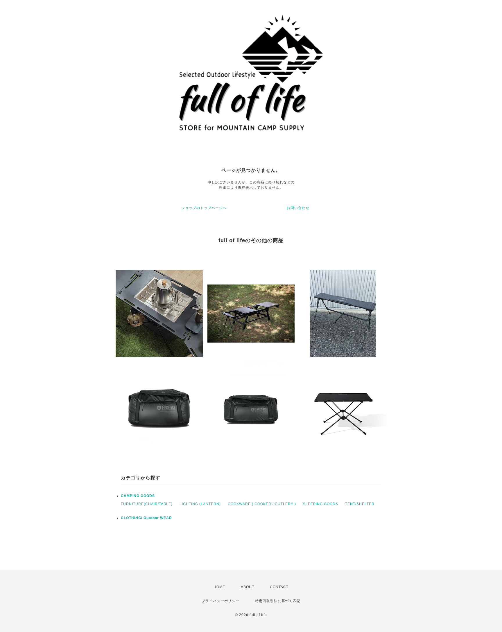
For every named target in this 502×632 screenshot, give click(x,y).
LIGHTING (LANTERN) (200, 504)
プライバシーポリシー (220, 601)
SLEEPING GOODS (320, 504)
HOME (219, 587)
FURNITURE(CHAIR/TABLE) (147, 504)
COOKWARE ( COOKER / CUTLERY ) (262, 504)
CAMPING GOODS (138, 496)
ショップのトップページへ (204, 208)
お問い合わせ (298, 208)
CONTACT (279, 587)
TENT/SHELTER (359, 504)
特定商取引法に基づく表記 (277, 601)
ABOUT (247, 587)
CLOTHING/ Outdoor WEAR (146, 518)
